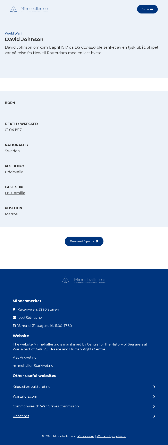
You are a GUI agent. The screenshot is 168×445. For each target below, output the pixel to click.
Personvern (85, 436)
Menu (145, 9)
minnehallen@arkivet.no (33, 366)
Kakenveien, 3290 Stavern (39, 309)
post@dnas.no (30, 318)
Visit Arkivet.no (24, 357)
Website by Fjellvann (111, 436)
